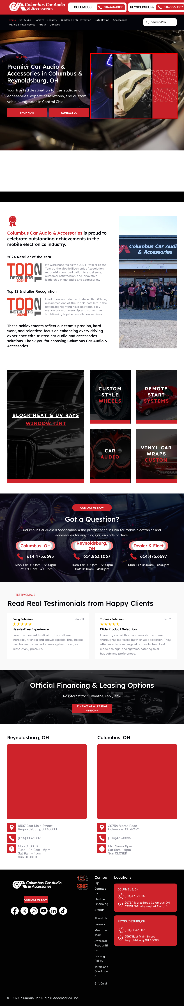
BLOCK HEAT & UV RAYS (45, 415)
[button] (46, 20)
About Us (101, 918)
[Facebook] (15, 911)
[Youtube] (44, 911)
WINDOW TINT (46, 423)
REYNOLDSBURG (142, 7)
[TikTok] (63, 911)
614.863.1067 (96, 556)
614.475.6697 (153, 556)
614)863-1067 (135, 930)
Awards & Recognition (101, 945)
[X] (24, 911)
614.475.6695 (40, 556)
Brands (99, 910)
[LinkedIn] (53, 911)
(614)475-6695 (119, 838)
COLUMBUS (82, 7)
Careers (100, 924)
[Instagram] (34, 911)
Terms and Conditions (101, 971)
